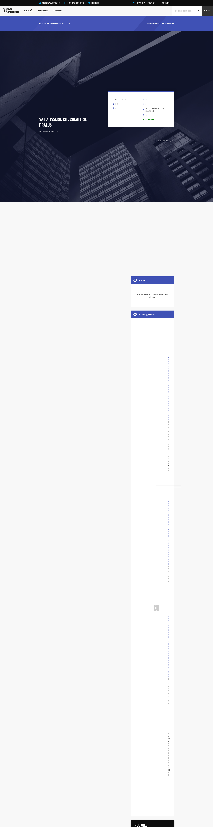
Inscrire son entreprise (75, 3)
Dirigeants (57, 10)
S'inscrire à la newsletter (51, 3)
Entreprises (43, 10)
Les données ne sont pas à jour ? (163, 141)
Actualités (28, 10)
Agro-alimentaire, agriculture (48, 131)
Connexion (166, 3)
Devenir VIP (95, 3)
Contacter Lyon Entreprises (145, 3)
